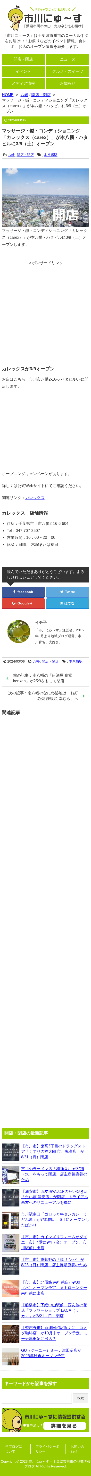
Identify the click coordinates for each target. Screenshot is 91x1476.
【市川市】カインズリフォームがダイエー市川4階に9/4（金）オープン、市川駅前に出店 (54, 1242)
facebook (25, 592)
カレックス (35, 498)
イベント (23, 71)
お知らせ (67, 83)
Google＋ (25, 603)
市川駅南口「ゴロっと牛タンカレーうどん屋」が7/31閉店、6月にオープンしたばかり (55, 1219)
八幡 (11, 155)
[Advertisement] (45, 311)
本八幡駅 (51, 155)
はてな (69, 603)
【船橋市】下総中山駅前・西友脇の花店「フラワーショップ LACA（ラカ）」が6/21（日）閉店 (54, 1310)
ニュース (67, 59)
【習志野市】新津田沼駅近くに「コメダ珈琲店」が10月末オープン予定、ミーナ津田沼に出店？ (54, 1333)
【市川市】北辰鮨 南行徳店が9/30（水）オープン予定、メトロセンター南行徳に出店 (54, 1287)
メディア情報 (23, 83)
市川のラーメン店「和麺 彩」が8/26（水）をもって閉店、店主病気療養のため (54, 1174)
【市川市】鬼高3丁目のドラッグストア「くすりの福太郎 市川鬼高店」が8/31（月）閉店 (53, 1151)
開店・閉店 (23, 59)
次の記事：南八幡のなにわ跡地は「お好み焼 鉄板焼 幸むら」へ (43, 695)
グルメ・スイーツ (67, 71)
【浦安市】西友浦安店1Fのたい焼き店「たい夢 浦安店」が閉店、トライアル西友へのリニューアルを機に (54, 1197)
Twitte (69, 592)
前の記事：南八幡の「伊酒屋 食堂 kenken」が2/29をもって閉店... (42, 678)
